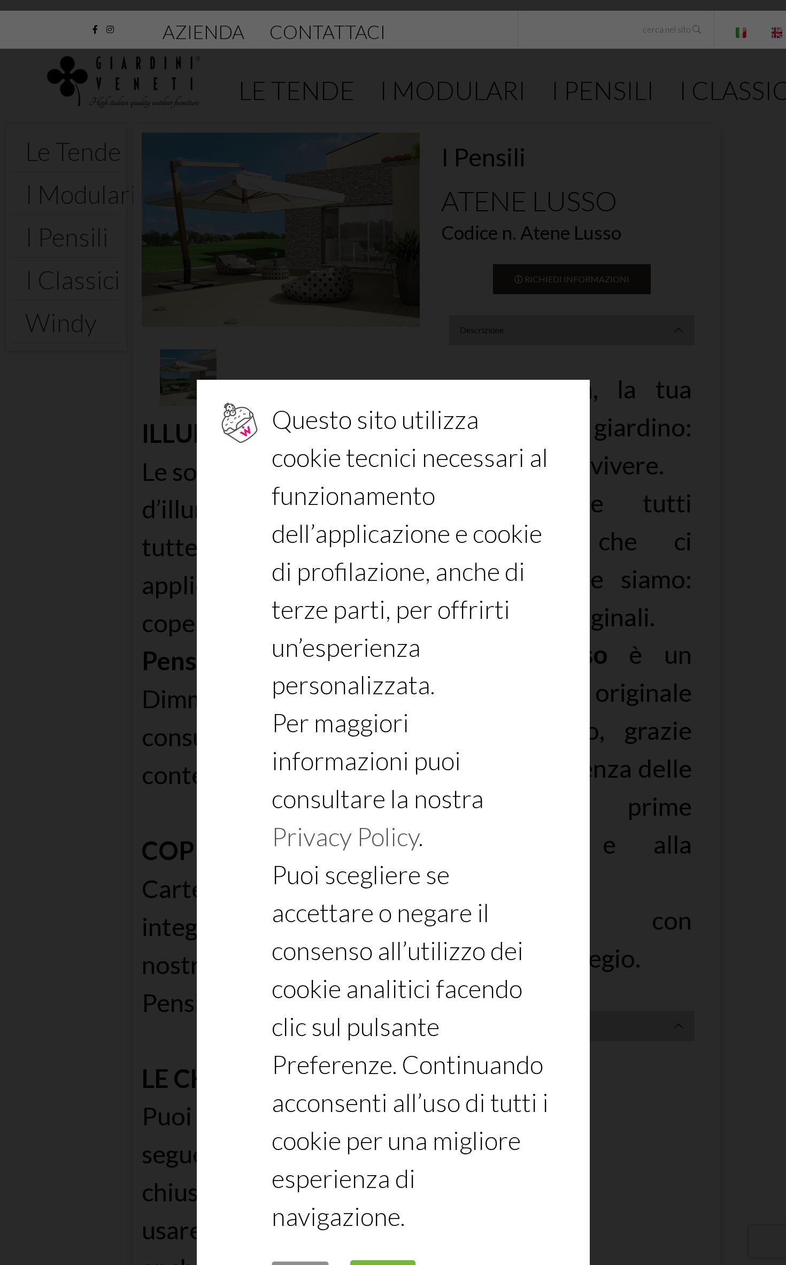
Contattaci (327, 31)
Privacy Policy (345, 836)
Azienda (203, 31)
